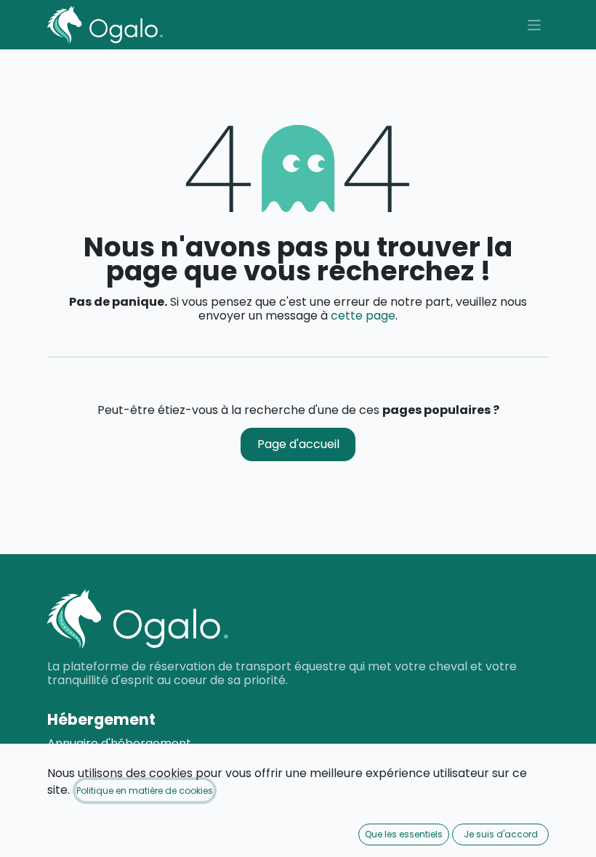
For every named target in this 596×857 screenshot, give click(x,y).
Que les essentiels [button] (404, 834)
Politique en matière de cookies (144, 790)
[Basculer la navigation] (534, 24)
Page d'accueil (298, 444)
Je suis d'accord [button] (501, 834)
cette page (363, 315)
